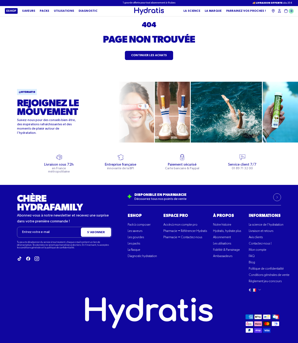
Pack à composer (139, 224)
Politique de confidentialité (266, 268)
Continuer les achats (149, 55)
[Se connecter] (279, 11)
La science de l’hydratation (266, 224)
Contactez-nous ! (260, 243)
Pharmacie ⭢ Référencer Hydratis (185, 231)
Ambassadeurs (222, 256)
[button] (288, 11)
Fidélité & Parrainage (226, 250)
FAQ (252, 256)
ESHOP (135, 216)
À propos (223, 216)
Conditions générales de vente (269, 275)
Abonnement (222, 237)
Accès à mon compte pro (180, 224)
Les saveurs (135, 231)
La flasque (134, 250)
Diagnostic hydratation (142, 256)
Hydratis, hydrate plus (227, 231)
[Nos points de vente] (273, 11)
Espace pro (175, 216)
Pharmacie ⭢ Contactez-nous (182, 237)
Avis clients (256, 237)
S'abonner (96, 232)
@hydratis (27, 92)
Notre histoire (222, 224)
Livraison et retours (261, 231)
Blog (252, 262)
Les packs (134, 243)
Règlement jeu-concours (265, 281)
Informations (265, 216)
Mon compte (257, 250)
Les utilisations (222, 243)
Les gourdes (136, 237)
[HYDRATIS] (149, 11)
